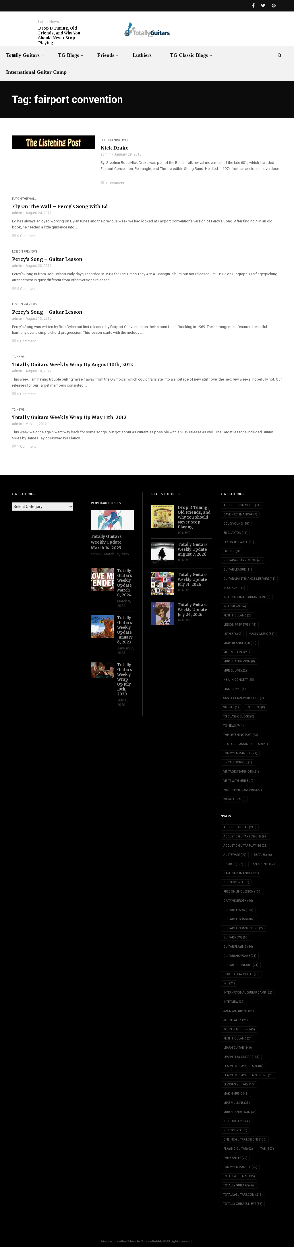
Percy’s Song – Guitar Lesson (47, 259)
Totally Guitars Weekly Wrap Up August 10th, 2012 (72, 364)
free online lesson (242, 891)
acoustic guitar (239, 827)
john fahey (235, 1020)
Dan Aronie (263, 864)
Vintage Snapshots (241, 771)
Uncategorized (237, 762)
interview (234, 1001)
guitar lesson (238, 910)
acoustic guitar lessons (245, 836)
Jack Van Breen (238, 1011)
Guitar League (237, 569)
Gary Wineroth (238, 900)
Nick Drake (114, 148)
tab (267, 1148)
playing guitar (238, 1148)
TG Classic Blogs (189, 55)
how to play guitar (241, 974)
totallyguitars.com (243, 1194)
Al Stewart (234, 854)
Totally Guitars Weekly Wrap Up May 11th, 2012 (69, 417)
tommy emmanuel (240, 1167)
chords (233, 864)
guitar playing (238, 946)
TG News (18, 356)
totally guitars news (242, 1203)
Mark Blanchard (239, 643)
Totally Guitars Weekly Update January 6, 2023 (125, 630)
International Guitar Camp (36, 72)
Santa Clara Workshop (243, 698)
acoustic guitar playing (245, 845)
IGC (229, 983)
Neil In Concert (238, 679)
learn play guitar (241, 1056)
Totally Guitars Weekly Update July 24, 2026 (193, 609)
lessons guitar (239, 1084)
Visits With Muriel (239, 780)
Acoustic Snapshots (242, 505)
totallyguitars (239, 1176)
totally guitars (239, 1185)
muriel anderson (240, 1112)
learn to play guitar (243, 1066)
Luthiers (142, 55)
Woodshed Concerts (242, 790)
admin (105, 154)
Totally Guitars (23, 55)
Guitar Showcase (239, 955)
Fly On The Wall (24, 198)
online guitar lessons (244, 1139)
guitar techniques (240, 965)
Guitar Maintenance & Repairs (249, 578)
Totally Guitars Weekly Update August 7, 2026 (193, 549)
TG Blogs (68, 55)
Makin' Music (261, 633)
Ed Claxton (235, 532)
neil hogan (236, 1121)
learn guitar (237, 1047)
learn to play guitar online (248, 1075)
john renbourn (239, 1029)
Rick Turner (234, 689)
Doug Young (236, 523)
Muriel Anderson (239, 661)
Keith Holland (238, 615)
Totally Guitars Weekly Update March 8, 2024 (124, 583)
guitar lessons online (244, 928)
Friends (105, 55)
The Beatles (235, 1157)
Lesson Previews (24, 251)
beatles (263, 854)
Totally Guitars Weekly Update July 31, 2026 (193, 579)
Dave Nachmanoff (240, 514)
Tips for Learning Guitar (245, 744)
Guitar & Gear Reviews (243, 560)
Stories (231, 707)
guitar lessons (239, 919)
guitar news (236, 937)
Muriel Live (235, 670)
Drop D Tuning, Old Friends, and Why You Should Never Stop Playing (59, 35)
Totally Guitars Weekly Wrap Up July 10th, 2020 (124, 679)
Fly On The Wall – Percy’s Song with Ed (60, 206)
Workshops (234, 799)
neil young (235, 1130)
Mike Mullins (236, 652)
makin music (236, 1093)
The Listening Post (114, 140)
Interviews (234, 606)
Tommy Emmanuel (240, 753)
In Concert (234, 587)
